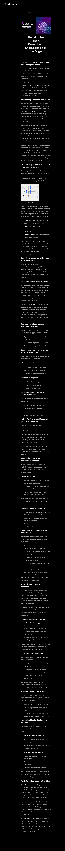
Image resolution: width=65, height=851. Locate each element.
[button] (60, 4)
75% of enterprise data (36, 111)
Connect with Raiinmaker (29, 819)
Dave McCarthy (35, 150)
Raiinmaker (34, 304)
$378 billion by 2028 (33, 85)
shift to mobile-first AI (30, 785)
